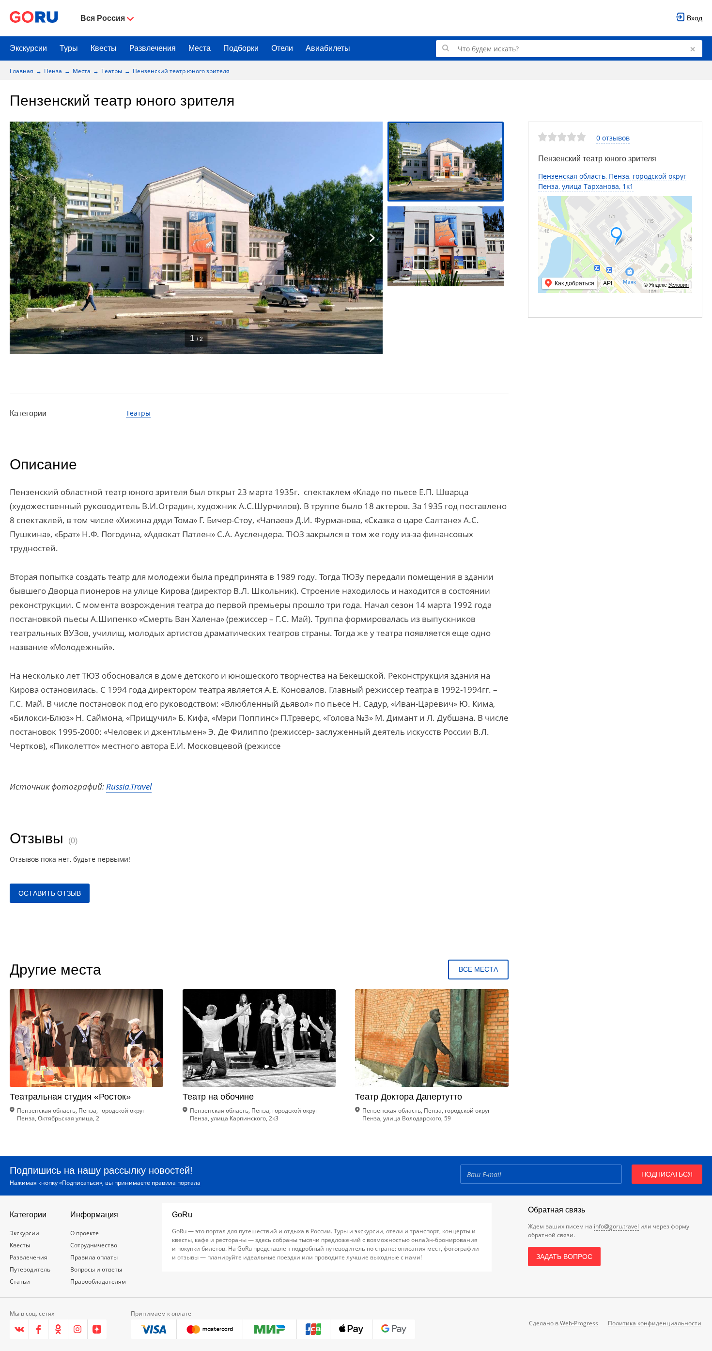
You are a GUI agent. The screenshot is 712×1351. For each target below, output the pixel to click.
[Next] (372, 238)
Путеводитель (30, 1269)
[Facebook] (38, 1329)
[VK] (19, 1329)
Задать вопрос (564, 1256)
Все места (478, 969)
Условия (678, 285)
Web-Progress (579, 1323)
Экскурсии (28, 48)
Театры (111, 71)
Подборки (241, 48)
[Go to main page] (34, 18)
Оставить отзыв (49, 893)
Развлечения (152, 48)
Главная (21, 71)
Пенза (53, 71)
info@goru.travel (616, 1226)
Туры (69, 48)
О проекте (84, 1233)
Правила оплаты (94, 1257)
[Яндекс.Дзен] (97, 1329)
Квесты (104, 48)
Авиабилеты (328, 48)
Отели (282, 48)
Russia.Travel (129, 786)
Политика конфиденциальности (654, 1323)
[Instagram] (78, 1329)
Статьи (20, 1281)
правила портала (176, 1183)
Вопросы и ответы (96, 1269)
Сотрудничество (93, 1245)
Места (199, 48)
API (607, 283)
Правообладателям (98, 1281)
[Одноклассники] (58, 1329)
